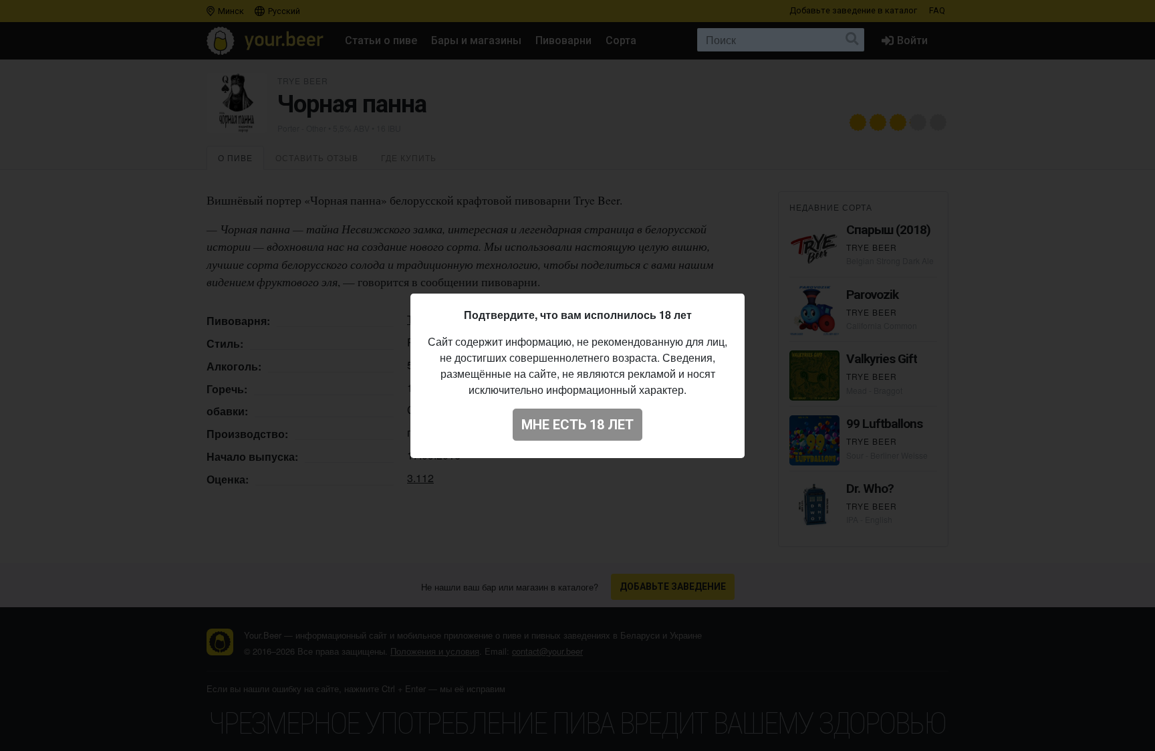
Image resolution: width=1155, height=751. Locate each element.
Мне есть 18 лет (577, 425)
